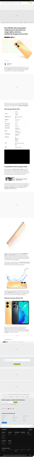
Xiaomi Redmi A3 (17, 396)
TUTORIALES (19, 2)
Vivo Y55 (11, 70)
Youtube (31, 2)
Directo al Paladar (23, 433)
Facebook (10, 37)
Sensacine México (17, 449)
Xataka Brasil (3, 450)
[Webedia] (32, 0)
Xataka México (4, 449)
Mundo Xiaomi (4, 438)
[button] (9, 63)
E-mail (14, 37)
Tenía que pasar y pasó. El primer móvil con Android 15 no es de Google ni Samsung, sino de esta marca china (19, 394)
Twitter (32, 2)
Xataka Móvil (3, 434)
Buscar (31, 426)
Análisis (13, 415)
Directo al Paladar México (23, 450)
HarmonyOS (11, 22)
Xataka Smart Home (3, 437)
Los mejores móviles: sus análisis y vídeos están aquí (21, 179)
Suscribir (15, 402)
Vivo (12, 339)
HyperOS (8, 22)
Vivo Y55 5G (12, 172)
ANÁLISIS (4, 2)
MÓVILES (7, 2)
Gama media (21, 341)
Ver (17, 364)
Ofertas (32, 22)
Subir (30, 429)
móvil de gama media (15, 103)
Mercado (24, 417)
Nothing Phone (20, 22)
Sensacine (16, 433)
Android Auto (14, 420)
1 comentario (7, 37)
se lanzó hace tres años (22, 263)
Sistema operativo (14, 417)
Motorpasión (29, 433)
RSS (12, 408)
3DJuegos (9, 433)
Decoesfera (3, 443)
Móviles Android (13, 341)
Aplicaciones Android (26, 415)
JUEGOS (16, 2)
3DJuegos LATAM (10, 449)
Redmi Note (15, 22)
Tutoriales (3, 417)
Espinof (16, 434)
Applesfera (3, 435)
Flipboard (28, 2)
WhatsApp (4, 22)
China (29, 22)
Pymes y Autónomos (9, 443)
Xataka (3, 433)
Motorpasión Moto (29, 434)
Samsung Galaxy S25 (11, 396)
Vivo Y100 (27, 67)
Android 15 (22, 396)
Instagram (29, 2)
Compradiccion (4, 444)
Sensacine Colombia (16, 451)
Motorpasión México (29, 450)
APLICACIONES (12, 2)
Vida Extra (9, 434)
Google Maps (25, 22)
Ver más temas (4, 422)
